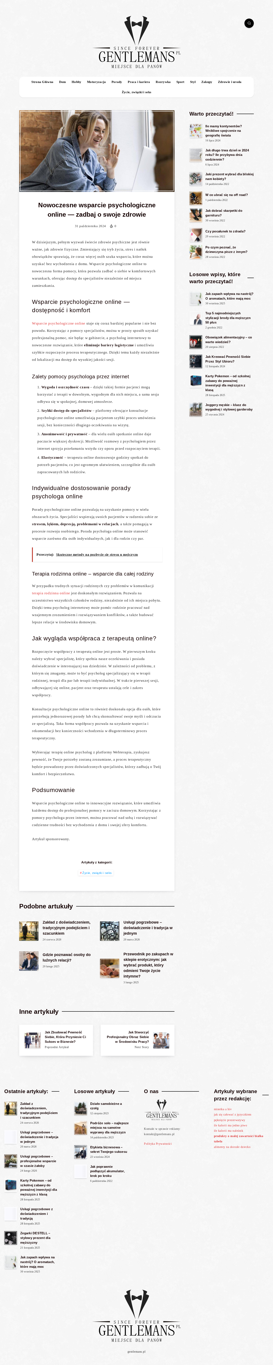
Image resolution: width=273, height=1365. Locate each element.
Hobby (76, 82)
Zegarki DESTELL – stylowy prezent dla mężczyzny (35, 1237)
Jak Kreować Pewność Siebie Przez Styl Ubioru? (228, 359)
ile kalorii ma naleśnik (228, 1130)
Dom (62, 82)
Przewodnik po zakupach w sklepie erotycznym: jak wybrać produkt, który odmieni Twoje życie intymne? (148, 965)
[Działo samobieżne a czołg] (80, 1108)
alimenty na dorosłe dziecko (232, 1147)
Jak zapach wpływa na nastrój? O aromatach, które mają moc (229, 296)
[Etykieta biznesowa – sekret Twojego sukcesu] (80, 1152)
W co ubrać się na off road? (226, 195)
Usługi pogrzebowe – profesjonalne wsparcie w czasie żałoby (38, 1161)
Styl (193, 82)
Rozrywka (163, 82)
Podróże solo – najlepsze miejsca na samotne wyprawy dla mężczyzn (109, 1127)
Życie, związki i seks (136, 92)
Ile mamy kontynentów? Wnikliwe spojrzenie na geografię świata (223, 130)
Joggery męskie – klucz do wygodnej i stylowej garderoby (229, 407)
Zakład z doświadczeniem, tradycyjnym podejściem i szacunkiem (66, 928)
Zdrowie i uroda (230, 82)
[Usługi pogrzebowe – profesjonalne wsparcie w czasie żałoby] (10, 1161)
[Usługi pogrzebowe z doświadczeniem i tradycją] (10, 1214)
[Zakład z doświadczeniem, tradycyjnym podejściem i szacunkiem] (10, 1108)
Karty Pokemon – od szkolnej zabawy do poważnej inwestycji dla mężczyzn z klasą (227, 383)
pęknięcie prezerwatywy (229, 1120)
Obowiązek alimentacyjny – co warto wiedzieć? (228, 339)
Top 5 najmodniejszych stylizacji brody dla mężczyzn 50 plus (228, 317)
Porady (117, 82)
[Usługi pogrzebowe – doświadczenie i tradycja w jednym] (10, 1137)
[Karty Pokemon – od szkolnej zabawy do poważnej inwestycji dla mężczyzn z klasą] (195, 381)
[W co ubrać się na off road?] (195, 198)
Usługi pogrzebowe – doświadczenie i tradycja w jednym (148, 928)
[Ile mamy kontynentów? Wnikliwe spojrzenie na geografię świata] (195, 131)
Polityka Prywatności (158, 1143)
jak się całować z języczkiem (232, 1114)
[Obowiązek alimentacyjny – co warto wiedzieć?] (195, 342)
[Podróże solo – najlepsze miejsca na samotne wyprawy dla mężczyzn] (80, 1128)
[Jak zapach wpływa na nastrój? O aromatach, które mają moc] (195, 298)
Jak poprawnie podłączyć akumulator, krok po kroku (107, 1171)
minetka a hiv (223, 1109)
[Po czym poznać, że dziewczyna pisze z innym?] (195, 252)
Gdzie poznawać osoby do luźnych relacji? (67, 957)
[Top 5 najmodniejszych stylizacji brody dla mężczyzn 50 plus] (195, 318)
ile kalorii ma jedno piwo (230, 1125)
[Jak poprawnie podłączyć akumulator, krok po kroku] (80, 1171)
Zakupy (206, 82)
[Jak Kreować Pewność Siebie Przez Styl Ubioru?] (195, 361)
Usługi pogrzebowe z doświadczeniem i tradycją (36, 1213)
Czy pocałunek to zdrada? (225, 231)
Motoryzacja (96, 82)
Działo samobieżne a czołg (106, 1106)
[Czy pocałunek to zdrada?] (195, 235)
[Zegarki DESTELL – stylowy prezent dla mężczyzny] (10, 1238)
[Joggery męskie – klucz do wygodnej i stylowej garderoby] (195, 409)
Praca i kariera (139, 82)
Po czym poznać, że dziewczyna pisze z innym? (226, 249)
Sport (180, 82)
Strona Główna (42, 82)
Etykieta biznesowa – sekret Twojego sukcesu (108, 1149)
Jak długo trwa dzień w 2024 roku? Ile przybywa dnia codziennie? (227, 154)
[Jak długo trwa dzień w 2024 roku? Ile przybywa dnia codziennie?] (195, 155)
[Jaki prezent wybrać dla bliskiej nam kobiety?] (195, 179)
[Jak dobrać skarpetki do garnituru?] (195, 215)
